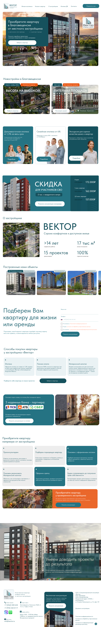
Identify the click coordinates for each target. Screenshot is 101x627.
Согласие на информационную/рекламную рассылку (84, 623)
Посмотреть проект (61, 111)
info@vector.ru (9, 621)
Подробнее (11, 159)
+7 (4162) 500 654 (11, 605)
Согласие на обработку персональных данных (86, 619)
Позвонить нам (91, 6)
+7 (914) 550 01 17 (11, 608)
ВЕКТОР (13, 5)
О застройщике (53, 6)
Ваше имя (63, 309)
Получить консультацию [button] (56, 606)
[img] (6, 612)
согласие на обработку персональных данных (79, 326)
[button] (50, 204)
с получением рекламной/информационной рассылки (83, 329)
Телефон (63, 316)
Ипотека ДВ (64, 6)
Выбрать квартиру (12, 111)
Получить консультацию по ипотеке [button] (19, 421)
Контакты (74, 6)
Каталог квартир (40, 6)
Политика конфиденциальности (84, 616)
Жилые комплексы (27, 6)
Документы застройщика (82, 608)
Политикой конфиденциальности (78, 323)
